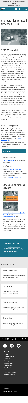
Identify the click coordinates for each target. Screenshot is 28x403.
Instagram (9, 177)
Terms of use (7, 352)
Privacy (6, 354)
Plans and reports (6, 17)
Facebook (16, 177)
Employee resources (9, 374)
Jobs (5, 376)
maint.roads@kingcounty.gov (13, 169)
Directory (6, 361)
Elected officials (8, 363)
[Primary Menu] (26, 9)
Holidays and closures (10, 372)
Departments (7, 368)
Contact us (7, 358)
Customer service (8, 365)
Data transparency (9, 356)
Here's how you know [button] (14, 5)
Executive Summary (8, 216)
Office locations (8, 370)
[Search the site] (23, 9)
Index (7, 339)
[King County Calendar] (16, 9)
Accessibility (6, 388)
